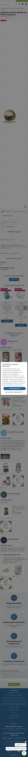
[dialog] (14, 378)
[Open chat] (24, 753)
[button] (14, 392)
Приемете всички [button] (14, 388)
